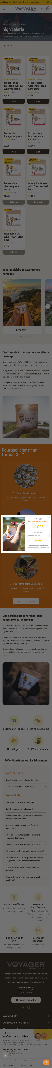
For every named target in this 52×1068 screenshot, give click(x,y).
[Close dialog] (49, 517)
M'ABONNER (38, 540)
